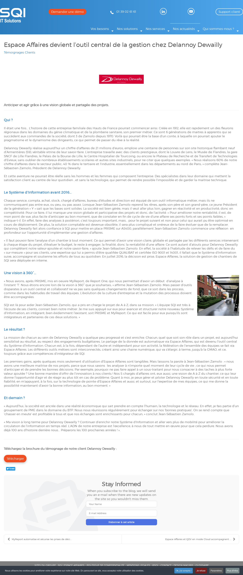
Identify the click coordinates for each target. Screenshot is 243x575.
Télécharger (15, 458)
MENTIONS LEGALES (138, 565)
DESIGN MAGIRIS (183, 565)
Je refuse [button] (201, 570)
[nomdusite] (12, 21)
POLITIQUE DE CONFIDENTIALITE (105, 565)
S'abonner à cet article (121, 522)
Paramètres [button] (216, 570)
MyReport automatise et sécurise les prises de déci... (42, 539)
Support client (229, 12)
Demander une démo (67, 12)
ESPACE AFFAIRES (74, 565)
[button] (101, 29)
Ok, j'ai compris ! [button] (183, 570)
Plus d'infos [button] (232, 570)
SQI (60, 565)
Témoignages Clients (19, 52)
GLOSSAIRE (202, 565)
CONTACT (165, 565)
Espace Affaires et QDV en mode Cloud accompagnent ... (198, 539)
